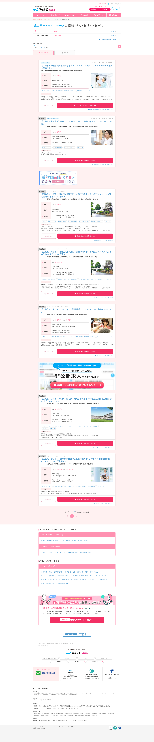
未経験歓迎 (65, 579)
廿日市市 (63, 552)
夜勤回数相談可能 (62, 583)
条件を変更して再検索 (78, 634)
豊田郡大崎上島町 (85, 552)
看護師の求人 (37, 715)
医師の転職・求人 (54, 715)
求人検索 (85, 15)
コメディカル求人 (45, 715)
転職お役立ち (115, 15)
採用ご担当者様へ (103, 3)
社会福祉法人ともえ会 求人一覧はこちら (104, 447)
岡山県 (55, 540)
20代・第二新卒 (54, 713)
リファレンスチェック (83, 720)
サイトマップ (86, 658)
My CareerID (95, 706)
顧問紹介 (104, 713)
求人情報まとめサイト (38, 705)
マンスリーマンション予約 (53, 708)
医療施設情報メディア (105, 706)
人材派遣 (35, 713)
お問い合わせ (77, 661)
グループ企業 (64, 726)
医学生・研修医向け (60, 693)
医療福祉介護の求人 (73, 694)
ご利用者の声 (100, 15)
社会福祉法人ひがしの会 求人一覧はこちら (103, 164)
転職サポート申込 (95, 661)
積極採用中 (103, 579)
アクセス (46, 726)
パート (101, 693)
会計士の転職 (87, 713)
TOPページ (41, 15)
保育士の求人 (63, 715)
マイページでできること (115, 3)
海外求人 (77, 693)
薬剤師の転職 (111, 713)
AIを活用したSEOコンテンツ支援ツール (69, 708)
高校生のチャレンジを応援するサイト (63, 705)
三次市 (55, 552)
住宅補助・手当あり (64, 576)
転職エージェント (69, 713)
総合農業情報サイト (55, 706)
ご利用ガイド (56, 15)
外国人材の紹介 (95, 715)
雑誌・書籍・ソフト (109, 705)
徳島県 (68, 540)
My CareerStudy (87, 706)
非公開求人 (41, 47)
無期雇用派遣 (70, 715)
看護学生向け (52, 693)
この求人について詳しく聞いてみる (86, 105)
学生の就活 (35, 693)
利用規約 (58, 661)
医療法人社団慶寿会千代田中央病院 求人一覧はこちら (101, 109)
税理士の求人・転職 (96, 713)
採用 (59, 726)
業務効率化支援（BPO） (45, 720)
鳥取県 (43, 540)
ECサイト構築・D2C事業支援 (75, 706)
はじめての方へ (71, 15)
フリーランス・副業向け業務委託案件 (59, 694)
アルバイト (96, 693)
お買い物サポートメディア (39, 708)
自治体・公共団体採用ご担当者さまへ (50, 658)
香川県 (74, 540)
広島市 (43, 552)
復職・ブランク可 (54, 579)
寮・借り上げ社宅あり (48, 576)
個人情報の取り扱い (104, 658)
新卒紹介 (61, 713)
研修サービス (36, 720)
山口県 (62, 540)
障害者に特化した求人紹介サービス (41, 694)
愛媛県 (80, 540)
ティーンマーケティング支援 (79, 705)
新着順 (66, 52)
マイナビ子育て (64, 706)
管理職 (75, 576)
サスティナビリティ (53, 726)
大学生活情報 (90, 705)
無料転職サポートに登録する (78, 620)
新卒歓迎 (68, 572)
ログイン (115, 9)
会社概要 (41, 726)
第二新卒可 (74, 579)
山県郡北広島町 (72, 552)
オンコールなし (101, 576)
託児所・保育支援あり (86, 576)
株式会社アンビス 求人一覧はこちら (105, 355)
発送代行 (55, 720)
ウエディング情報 (37, 706)
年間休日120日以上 (91, 572)
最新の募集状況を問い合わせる (86, 160)
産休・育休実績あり (48, 583)
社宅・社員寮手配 (72, 720)
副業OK (43, 579)
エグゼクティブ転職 (78, 713)
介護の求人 (77, 715)
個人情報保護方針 (71, 726)
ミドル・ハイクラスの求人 (86, 693)
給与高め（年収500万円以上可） (52, 572)
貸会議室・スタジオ (62, 720)
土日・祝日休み (78, 572)
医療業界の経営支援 (85, 715)
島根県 (49, 540)
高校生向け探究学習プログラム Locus (50, 700)
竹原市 (49, 552)
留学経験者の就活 (43, 693)
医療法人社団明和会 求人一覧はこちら (104, 503)
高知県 (86, 540)
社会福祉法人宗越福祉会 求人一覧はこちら (103, 240)
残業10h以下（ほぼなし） (89, 579)
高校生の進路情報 (37, 700)
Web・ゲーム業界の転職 (43, 713)
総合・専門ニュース (48, 705)
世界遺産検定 (46, 706)
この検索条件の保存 (105, 39)
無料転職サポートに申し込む (99, 9)
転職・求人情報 (70, 693)
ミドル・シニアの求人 (109, 693)
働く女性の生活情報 (98, 705)
